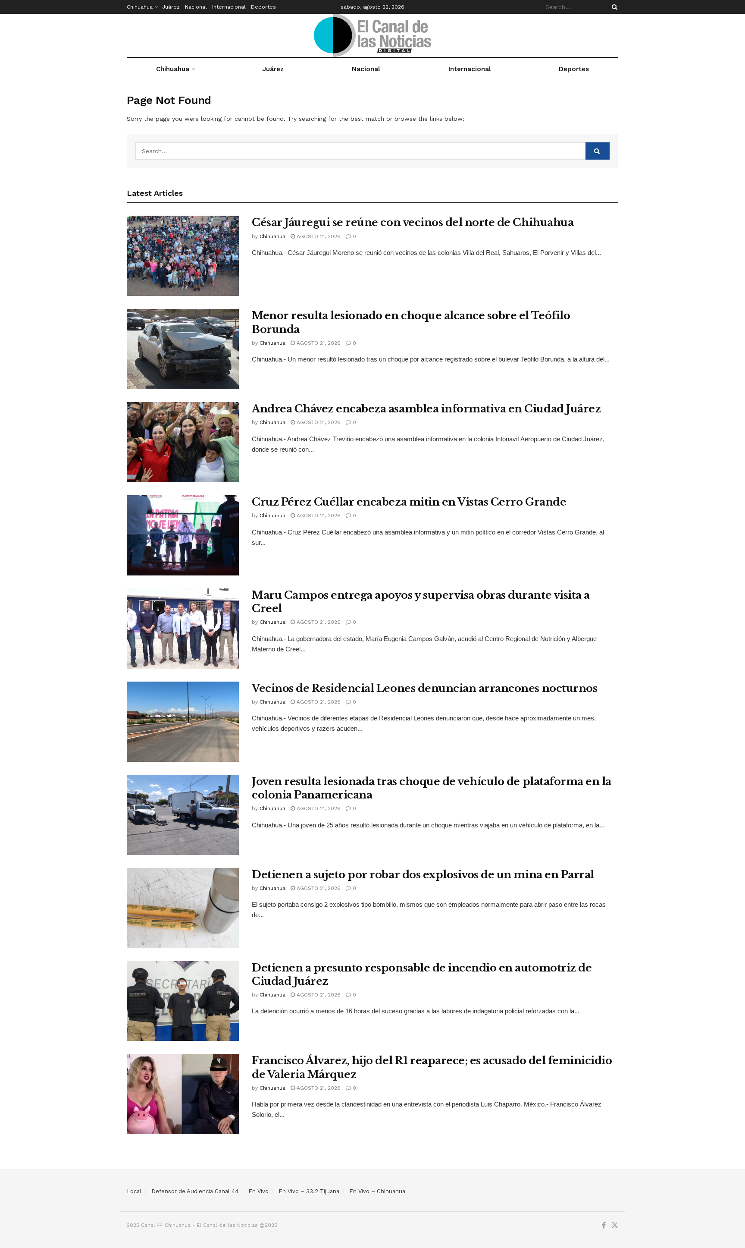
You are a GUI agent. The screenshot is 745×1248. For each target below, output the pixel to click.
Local (134, 1191)
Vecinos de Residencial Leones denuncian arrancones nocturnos (424, 688)
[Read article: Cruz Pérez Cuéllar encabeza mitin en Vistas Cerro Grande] (183, 535)
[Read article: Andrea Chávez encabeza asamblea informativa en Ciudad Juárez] (183, 442)
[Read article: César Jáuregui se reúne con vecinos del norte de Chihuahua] (183, 256)
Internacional (229, 7)
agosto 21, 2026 (318, 236)
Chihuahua (140, 7)
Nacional (196, 7)
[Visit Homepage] (372, 35)
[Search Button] (613, 7)
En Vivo (258, 1191)
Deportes (263, 7)
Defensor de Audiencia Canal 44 (194, 1191)
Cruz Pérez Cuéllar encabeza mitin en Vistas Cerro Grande (409, 502)
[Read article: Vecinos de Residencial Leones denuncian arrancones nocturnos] (183, 722)
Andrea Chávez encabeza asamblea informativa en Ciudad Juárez (426, 408)
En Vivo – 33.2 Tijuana (309, 1191)
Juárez (171, 7)
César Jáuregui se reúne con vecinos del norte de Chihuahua (412, 222)
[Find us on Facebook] (604, 1225)
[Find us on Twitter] (614, 1225)
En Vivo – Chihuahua (377, 1191)
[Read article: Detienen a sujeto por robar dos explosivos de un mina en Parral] (183, 908)
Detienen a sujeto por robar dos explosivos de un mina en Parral (423, 874)
